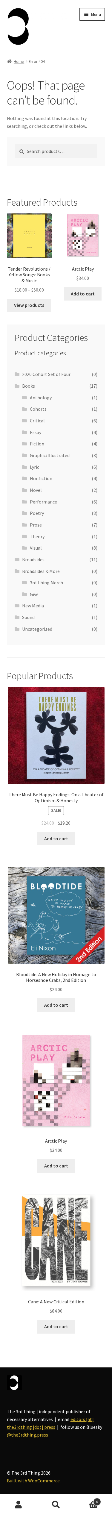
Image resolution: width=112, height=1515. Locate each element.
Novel (36, 490)
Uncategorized (37, 629)
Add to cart (83, 294)
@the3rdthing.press (27, 1435)
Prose (36, 525)
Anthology (41, 398)
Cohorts (38, 409)
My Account (18, 1505)
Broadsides (33, 559)
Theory (37, 536)
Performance (43, 502)
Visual (36, 548)
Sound (28, 617)
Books (28, 386)
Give (34, 594)
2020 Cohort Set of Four (46, 374)
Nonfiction (41, 478)
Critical (37, 421)
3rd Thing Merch (46, 583)
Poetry (37, 513)
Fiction (37, 444)
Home (19, 61)
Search (56, 1505)
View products (29, 305)
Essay (35, 432)
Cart (86, 1499)
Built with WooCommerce (33, 1481)
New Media (33, 606)
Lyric (34, 467)
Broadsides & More (41, 571)
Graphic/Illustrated (50, 455)
